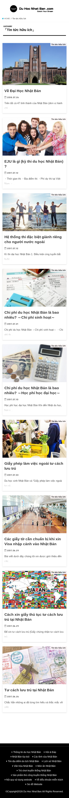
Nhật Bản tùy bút (20, 757)
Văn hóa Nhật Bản (23, 766)
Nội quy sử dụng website (19, 780)
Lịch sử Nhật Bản (53, 761)
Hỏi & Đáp (50, 752)
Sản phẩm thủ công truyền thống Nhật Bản (34, 775)
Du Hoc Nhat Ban (32, 791)
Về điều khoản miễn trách (49, 780)
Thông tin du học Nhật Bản (27, 752)
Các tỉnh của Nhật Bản (45, 757)
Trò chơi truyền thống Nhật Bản (34, 770)
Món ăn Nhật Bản (46, 766)
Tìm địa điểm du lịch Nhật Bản (23, 761)
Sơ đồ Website (34, 784)
